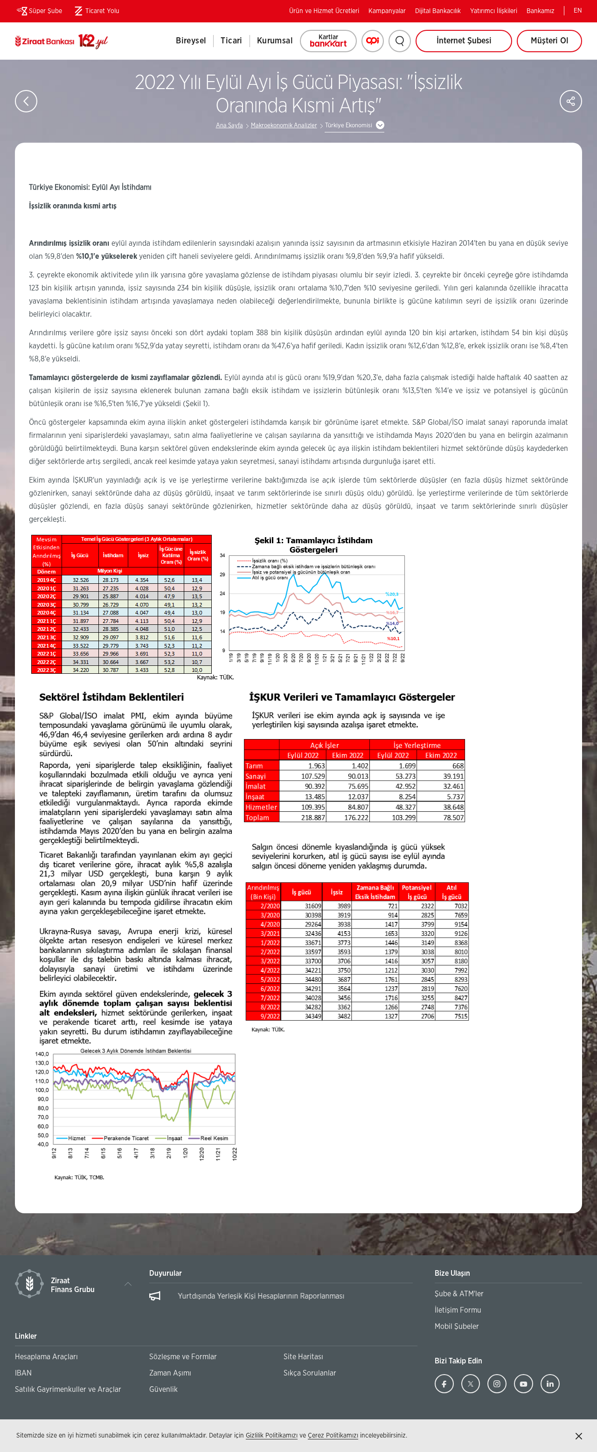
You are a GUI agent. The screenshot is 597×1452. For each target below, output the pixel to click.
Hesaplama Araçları (46, 1357)
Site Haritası (303, 1357)
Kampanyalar (387, 11)
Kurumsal (275, 41)
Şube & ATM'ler (459, 1294)
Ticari (231, 41)
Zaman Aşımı (170, 1373)
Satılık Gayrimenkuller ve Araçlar (68, 1389)
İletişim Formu (458, 1310)
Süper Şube (45, 11)
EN (578, 10)
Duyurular (165, 1273)
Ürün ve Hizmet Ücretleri (324, 11)
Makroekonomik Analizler (284, 126)
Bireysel (191, 41)
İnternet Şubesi (464, 41)
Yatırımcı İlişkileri (493, 11)
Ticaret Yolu (95, 13)
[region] (281, 1301)
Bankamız (541, 11)
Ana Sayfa (229, 126)
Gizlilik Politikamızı (272, 1435)
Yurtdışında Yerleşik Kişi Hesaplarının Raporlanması (249, 1296)
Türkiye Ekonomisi (348, 126)
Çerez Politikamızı (333, 1435)
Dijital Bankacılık (438, 11)
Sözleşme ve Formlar (183, 1357)
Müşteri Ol (556, 44)
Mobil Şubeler (457, 1326)
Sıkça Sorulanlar (310, 1373)
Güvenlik (163, 1389)
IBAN (23, 1373)
